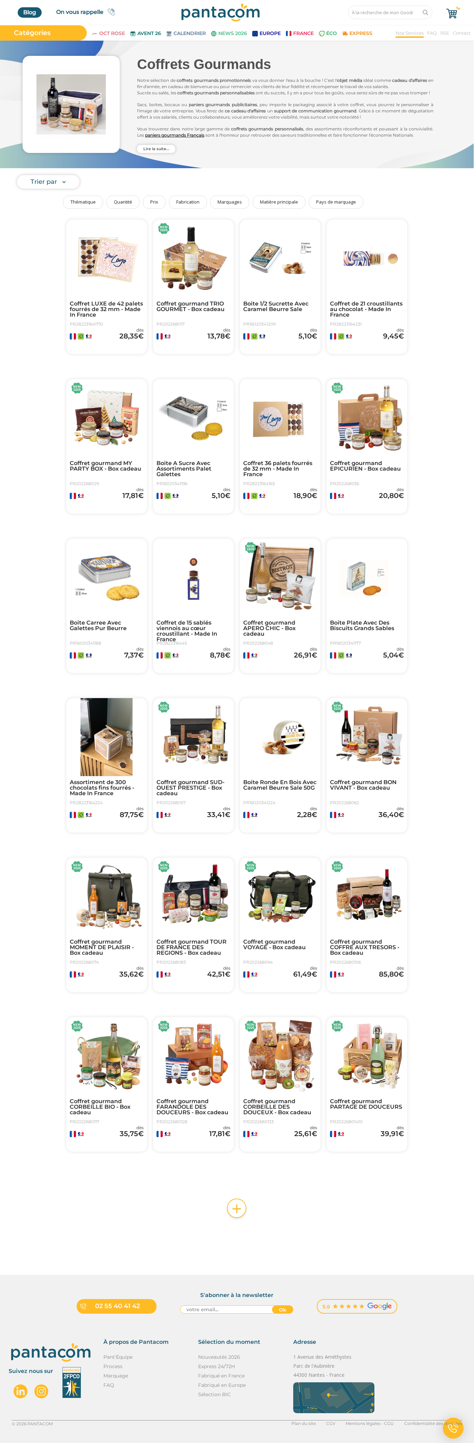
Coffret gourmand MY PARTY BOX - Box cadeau (105, 466)
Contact (462, 33)
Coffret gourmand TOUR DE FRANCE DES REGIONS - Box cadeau (191, 947)
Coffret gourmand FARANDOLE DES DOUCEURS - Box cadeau (192, 1107)
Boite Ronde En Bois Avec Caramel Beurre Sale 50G (279, 785)
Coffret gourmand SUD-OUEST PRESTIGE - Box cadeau (190, 788)
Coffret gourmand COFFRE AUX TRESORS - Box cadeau (364, 947)
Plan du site (303, 1423)
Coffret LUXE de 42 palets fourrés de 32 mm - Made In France (106, 309)
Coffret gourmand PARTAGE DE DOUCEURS (366, 1104)
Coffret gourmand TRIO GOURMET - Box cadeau (190, 306)
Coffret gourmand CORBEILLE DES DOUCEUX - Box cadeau (277, 1107)
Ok (282, 1310)
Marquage (115, 1376)
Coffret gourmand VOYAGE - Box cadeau (274, 944)
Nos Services (410, 33)
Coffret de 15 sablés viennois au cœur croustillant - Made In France (186, 631)
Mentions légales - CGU (370, 1423)
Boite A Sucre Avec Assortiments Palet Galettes (183, 469)
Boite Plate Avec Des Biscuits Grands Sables (362, 625)
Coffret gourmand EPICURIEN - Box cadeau (365, 466)
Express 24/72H (216, 1366)
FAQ (432, 33)
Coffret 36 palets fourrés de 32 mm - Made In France (277, 469)
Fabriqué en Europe (222, 1385)
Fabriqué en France (221, 1376)
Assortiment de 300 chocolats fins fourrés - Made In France (102, 788)
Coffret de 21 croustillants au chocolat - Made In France (366, 309)
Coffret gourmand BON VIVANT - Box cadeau (363, 785)
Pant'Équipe (118, 1357)
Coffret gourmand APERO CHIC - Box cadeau (269, 628)
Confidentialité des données (433, 1423)
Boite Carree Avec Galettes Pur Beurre (98, 625)
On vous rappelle (79, 12)
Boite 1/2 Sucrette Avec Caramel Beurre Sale (275, 306)
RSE (444, 33)
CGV (330, 1423)
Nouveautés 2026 (219, 1357)
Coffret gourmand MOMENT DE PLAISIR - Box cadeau (102, 947)
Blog (29, 12)
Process (112, 1366)
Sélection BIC (214, 1394)
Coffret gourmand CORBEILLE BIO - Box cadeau (100, 1107)
